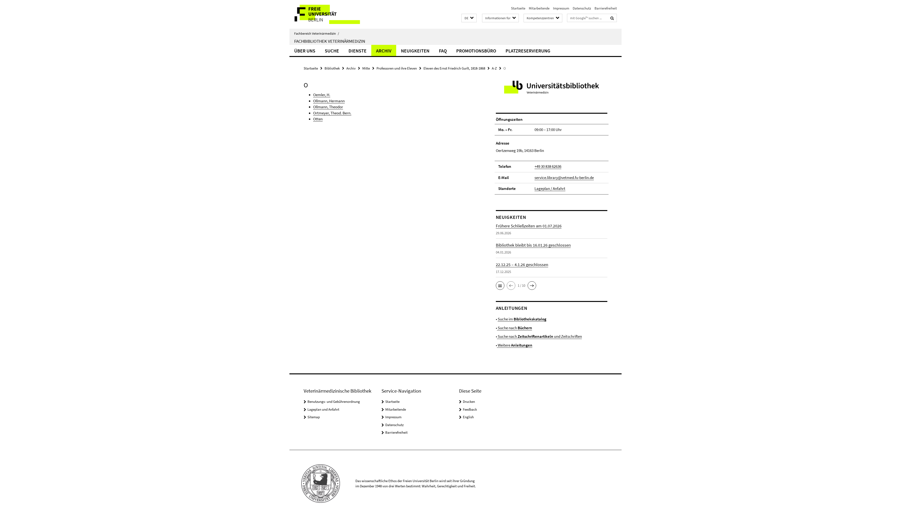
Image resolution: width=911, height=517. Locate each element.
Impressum (561, 8)
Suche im (522, 319)
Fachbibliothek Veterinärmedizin (329, 41)
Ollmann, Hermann (329, 100)
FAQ (443, 51)
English (468, 417)
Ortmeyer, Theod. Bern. (332, 113)
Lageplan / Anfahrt (550, 188)
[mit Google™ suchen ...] (612, 18)
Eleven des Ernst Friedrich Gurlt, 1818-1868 (454, 68)
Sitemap (313, 417)
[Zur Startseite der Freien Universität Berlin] (329, 14)
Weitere (514, 345)
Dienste (358, 51)
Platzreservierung (528, 51)
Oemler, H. (321, 94)
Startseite (518, 8)
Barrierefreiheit (606, 8)
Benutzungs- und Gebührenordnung (333, 401)
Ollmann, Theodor (328, 106)
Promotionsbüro (476, 51)
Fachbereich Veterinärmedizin (316, 33)
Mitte (366, 68)
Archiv (383, 51)
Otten (318, 119)
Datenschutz (582, 8)
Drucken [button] (469, 401)
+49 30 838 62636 (548, 166)
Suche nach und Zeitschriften (539, 336)
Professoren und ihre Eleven (396, 68)
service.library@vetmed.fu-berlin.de (564, 177)
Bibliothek (332, 68)
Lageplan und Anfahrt (323, 409)
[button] (469, 18)
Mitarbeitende (539, 8)
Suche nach (514, 327)
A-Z (494, 68)
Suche (332, 51)
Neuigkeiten (415, 51)
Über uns (304, 51)
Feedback (470, 409)
